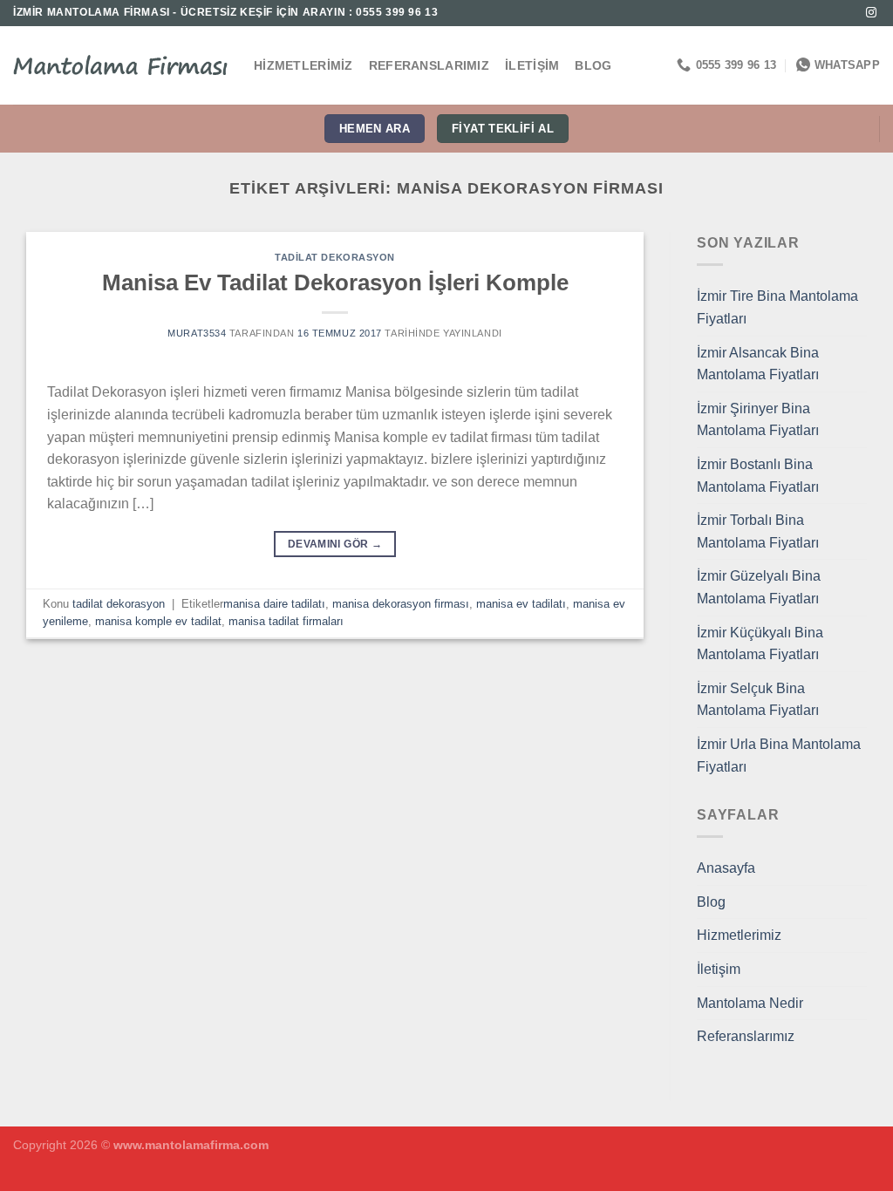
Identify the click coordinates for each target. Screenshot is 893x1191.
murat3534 (196, 333)
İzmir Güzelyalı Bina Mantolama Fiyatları (759, 587)
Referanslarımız (429, 65)
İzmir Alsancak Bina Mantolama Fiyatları (758, 364)
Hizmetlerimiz (303, 65)
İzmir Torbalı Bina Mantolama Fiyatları (758, 531)
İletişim (532, 65)
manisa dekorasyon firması (400, 603)
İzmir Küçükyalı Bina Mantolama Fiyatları (760, 644)
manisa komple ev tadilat (158, 621)
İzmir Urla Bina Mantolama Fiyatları (779, 755)
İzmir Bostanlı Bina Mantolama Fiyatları (758, 475)
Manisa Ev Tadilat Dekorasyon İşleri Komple (335, 282)
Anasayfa (726, 868)
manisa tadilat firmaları (286, 621)
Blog (593, 65)
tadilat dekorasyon (335, 257)
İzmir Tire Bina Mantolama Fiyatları (777, 307)
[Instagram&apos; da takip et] (871, 13)
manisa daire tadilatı (274, 603)
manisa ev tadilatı (521, 603)
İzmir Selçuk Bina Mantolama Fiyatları (758, 699)
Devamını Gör (335, 544)
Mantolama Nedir (750, 1003)
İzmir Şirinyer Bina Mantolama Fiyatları (758, 420)
